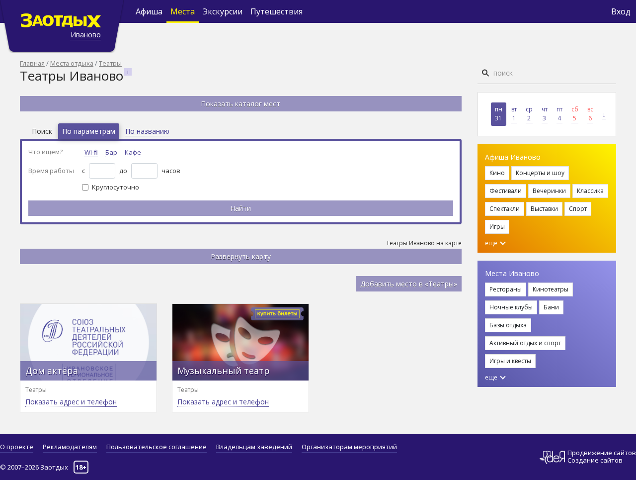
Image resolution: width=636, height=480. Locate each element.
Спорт (578, 208)
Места (182, 11)
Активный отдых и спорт (525, 343)
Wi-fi (91, 152)
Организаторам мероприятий (349, 446)
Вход (621, 11)
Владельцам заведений (254, 446)
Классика (590, 191)
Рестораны (505, 289)
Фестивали (505, 191)
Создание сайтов (595, 460)
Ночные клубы (511, 307)
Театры (110, 63)
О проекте (16, 446)
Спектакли (504, 208)
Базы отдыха (508, 325)
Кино (497, 173)
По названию (147, 131)
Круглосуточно (115, 187)
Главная (32, 63)
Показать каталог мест (240, 103)
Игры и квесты (510, 361)
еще (492, 243)
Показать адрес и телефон (71, 401)
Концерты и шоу (540, 173)
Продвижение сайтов (601, 453)
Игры (497, 226)
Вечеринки (549, 191)
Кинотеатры (550, 289)
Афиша (149, 11)
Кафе (133, 152)
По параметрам (88, 131)
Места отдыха (71, 63)
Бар (111, 152)
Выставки (544, 208)
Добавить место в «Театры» (408, 283)
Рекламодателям (70, 446)
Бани (551, 307)
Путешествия (276, 11)
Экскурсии (222, 11)
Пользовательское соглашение (156, 446)
